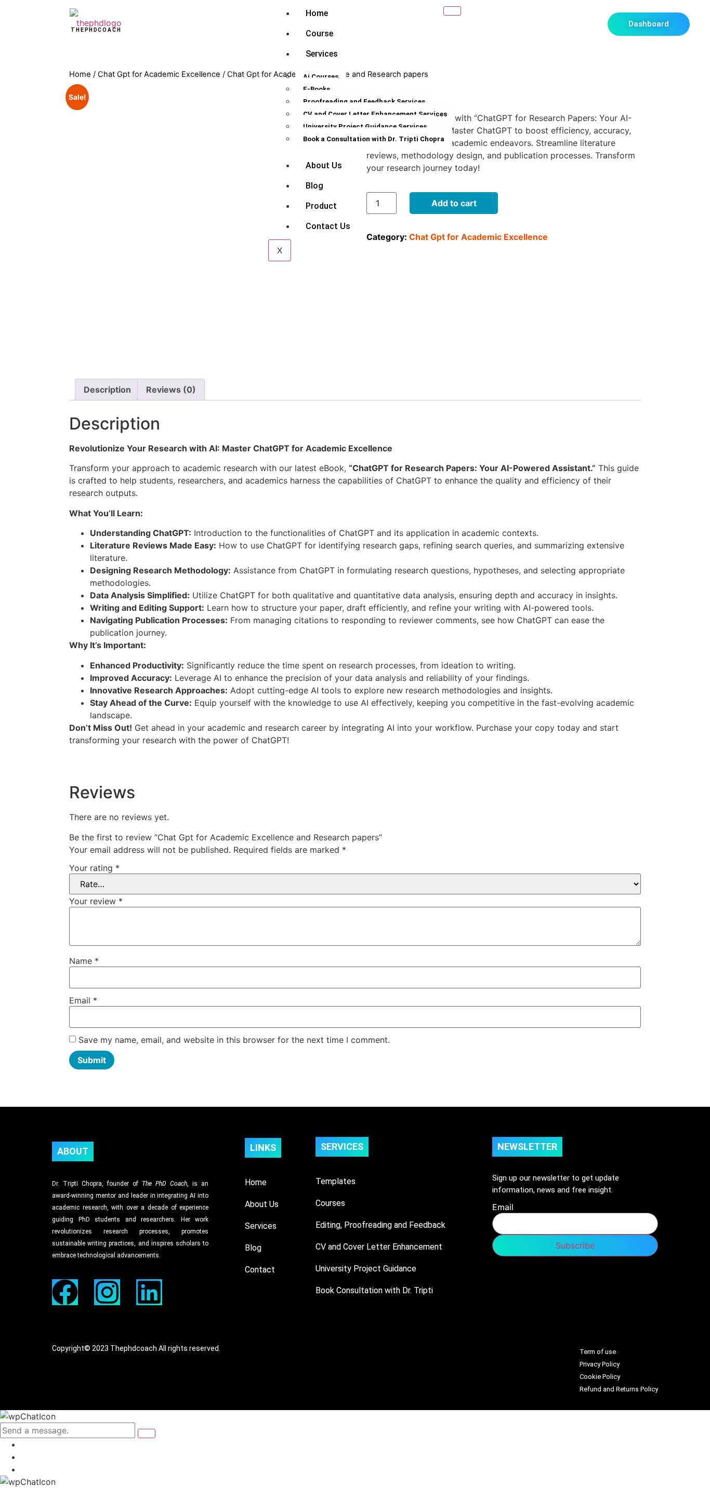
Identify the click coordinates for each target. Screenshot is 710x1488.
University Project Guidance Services (365, 126)
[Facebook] (65, 1292)
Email (83, 1000)
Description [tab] (107, 389)
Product (321, 206)
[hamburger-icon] (452, 11)
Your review (96, 901)
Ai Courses (320, 77)
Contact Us (328, 226)
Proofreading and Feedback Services (364, 101)
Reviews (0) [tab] (171, 389)
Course (319, 33)
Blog (314, 186)
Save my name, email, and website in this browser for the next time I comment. (234, 1040)
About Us (324, 165)
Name (84, 961)
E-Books (316, 89)
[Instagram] (107, 1292)
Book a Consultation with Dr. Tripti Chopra (373, 139)
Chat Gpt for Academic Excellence (159, 74)
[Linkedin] (149, 1292)
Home (317, 13)
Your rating (94, 868)
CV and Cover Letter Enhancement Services (375, 114)
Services (322, 54)
